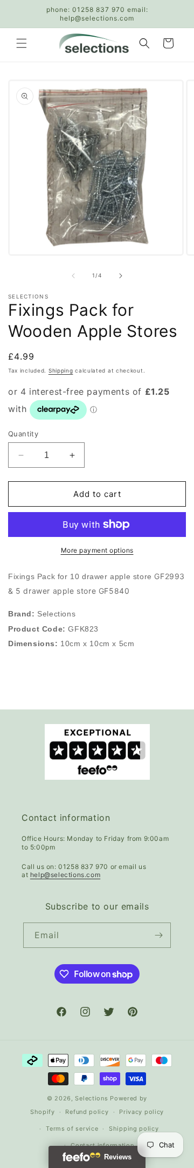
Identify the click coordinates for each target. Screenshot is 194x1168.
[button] (21, 43)
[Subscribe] (158, 935)
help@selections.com (65, 875)
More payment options (97, 550)
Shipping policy (134, 1128)
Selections (91, 1098)
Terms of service (72, 1128)
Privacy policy (141, 1112)
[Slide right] (121, 276)
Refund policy (86, 1112)
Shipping (60, 370)
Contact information (102, 1145)
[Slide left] (73, 276)
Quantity (23, 433)
